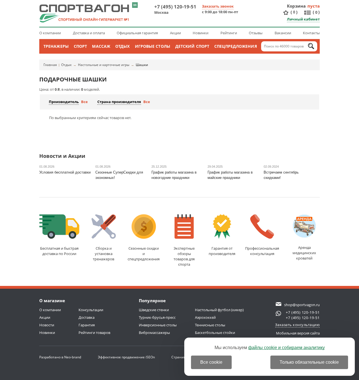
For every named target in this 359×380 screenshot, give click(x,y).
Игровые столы (152, 46)
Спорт (80, 46)
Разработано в (60, 357)
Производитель (64, 101)
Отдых (122, 46)
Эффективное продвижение (126, 357)
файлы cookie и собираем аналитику (286, 347)
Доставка (87, 317)
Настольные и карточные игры (103, 64)
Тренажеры (56, 46)
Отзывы (256, 32)
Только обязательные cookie (309, 362)
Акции (175, 32)
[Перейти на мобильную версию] (135, 5)
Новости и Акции (62, 156)
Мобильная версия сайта (298, 333)
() (294, 12)
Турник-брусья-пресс (157, 317)
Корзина (296, 6)
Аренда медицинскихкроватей (304, 253)
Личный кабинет (303, 19)
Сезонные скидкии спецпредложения (144, 253)
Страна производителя (119, 101)
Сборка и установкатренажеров (103, 253)
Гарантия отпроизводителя (222, 251)
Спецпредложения (235, 46)
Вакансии (283, 32)
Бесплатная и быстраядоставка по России (59, 251)
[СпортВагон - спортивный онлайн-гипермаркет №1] (84, 13)
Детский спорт (192, 46)
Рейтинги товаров (94, 332)
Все (84, 101)
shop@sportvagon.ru (302, 304)
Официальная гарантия (137, 32)
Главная (50, 64)
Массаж (101, 46)
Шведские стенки (154, 309)
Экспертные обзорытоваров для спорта (184, 256)
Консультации (91, 309)
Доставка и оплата (89, 32)
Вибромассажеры (154, 332)
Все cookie (211, 362)
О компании (50, 32)
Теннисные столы (210, 324)
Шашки (142, 64)
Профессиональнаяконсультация (262, 251)
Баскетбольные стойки (215, 332)
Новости (46, 324)
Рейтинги (228, 32)
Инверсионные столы (158, 324)
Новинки (200, 32)
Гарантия (87, 324)
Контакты (311, 32)
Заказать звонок (218, 6)
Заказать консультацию (297, 324)
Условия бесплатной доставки (65, 172)
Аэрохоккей (205, 317)
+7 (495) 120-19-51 (175, 6)
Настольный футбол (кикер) (219, 309)
